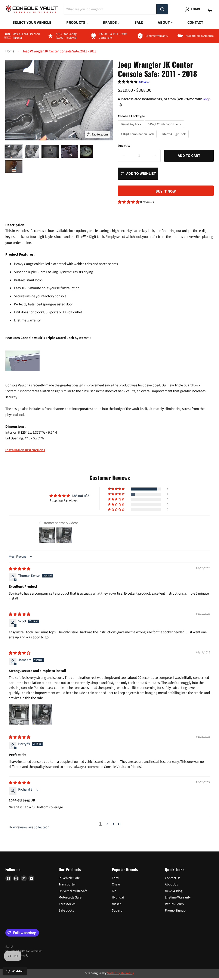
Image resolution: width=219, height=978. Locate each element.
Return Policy (174, 904)
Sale (139, 22)
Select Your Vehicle (32, 22)
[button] (129, 202)
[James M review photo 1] (19, 714)
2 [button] (107, 823)
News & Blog (173, 891)
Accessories (67, 904)
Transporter (67, 884)
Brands (110, 22)
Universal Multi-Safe (73, 891)
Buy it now (165, 191)
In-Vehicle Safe (69, 878)
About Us (171, 884)
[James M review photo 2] (42, 714)
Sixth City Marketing (120, 973)
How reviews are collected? (29, 827)
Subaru (117, 910)
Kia (114, 891)
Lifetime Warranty (178, 897)
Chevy (116, 884)
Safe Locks (66, 910)
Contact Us (172, 878)
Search (9, 947)
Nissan (116, 904)
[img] (19, 568)
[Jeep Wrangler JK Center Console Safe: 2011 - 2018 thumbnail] (14, 151)
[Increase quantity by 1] (155, 156)
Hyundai (118, 897)
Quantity (124, 145)
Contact (195, 22)
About (164, 22)
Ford (115, 878)
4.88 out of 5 (80, 495)
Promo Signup (175, 910)
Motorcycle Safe (70, 897)
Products (76, 22)
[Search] (162, 9)
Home (9, 51)
